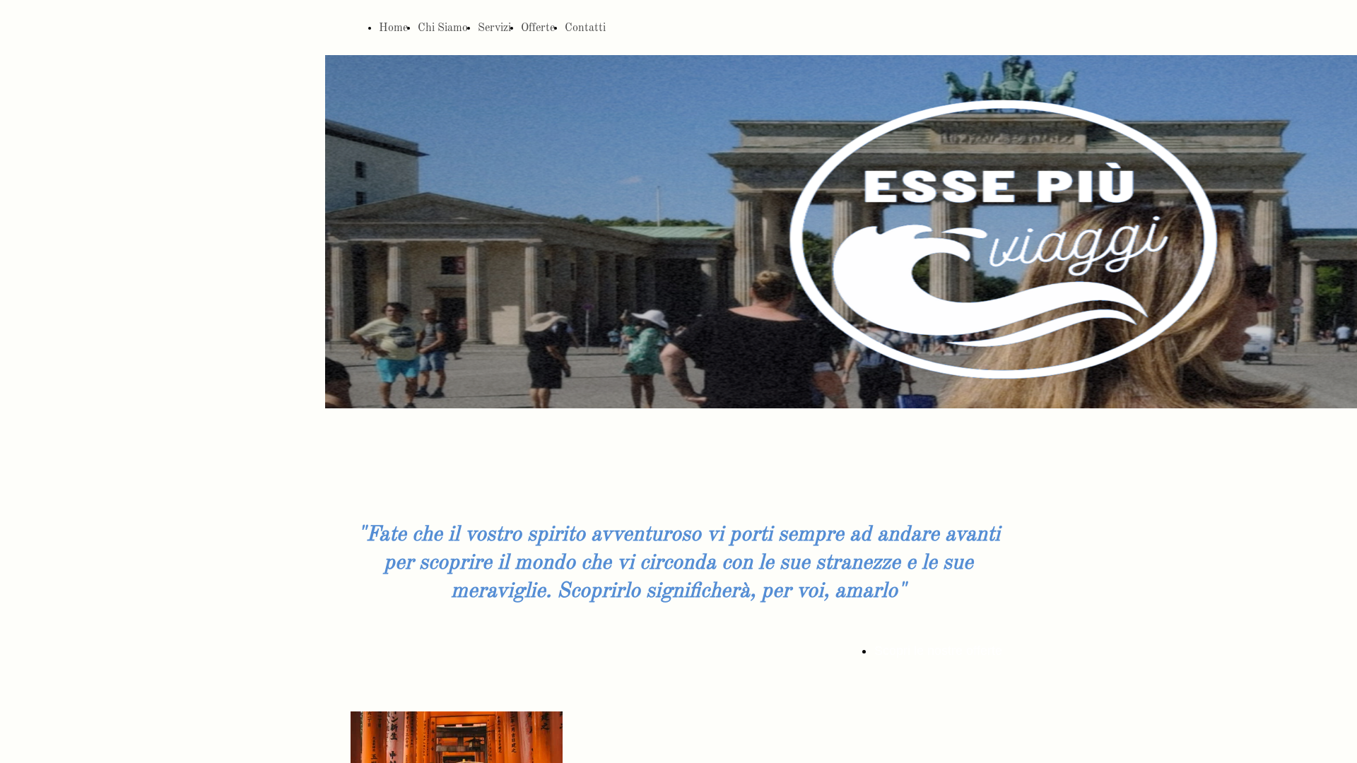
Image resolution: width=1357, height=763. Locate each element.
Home (393, 28)
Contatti (585, 28)
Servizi (494, 28)
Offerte (538, 28)
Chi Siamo (443, 28)
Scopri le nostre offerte (938, 651)
